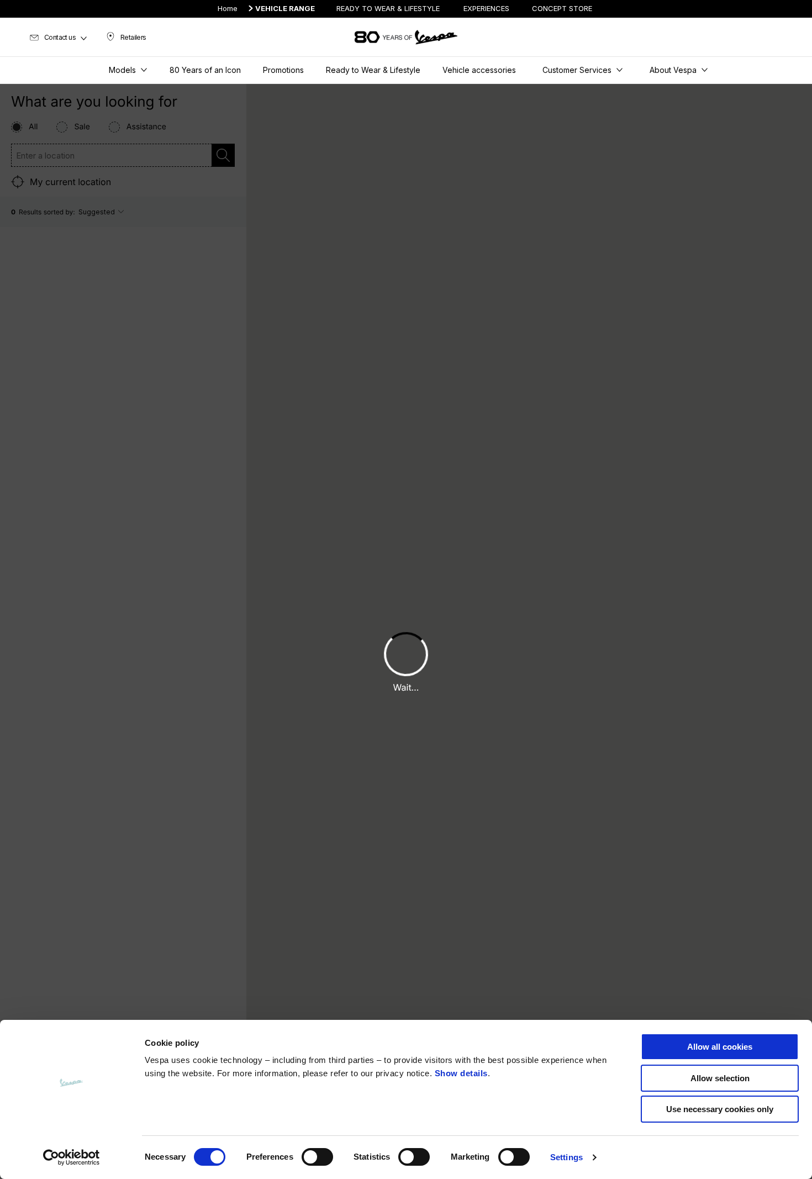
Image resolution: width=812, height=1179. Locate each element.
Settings (566, 1157)
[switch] (317, 1157)
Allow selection (720, 1078)
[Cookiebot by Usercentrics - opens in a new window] (71, 1157)
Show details (461, 1073)
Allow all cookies (719, 1046)
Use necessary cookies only (719, 1109)
